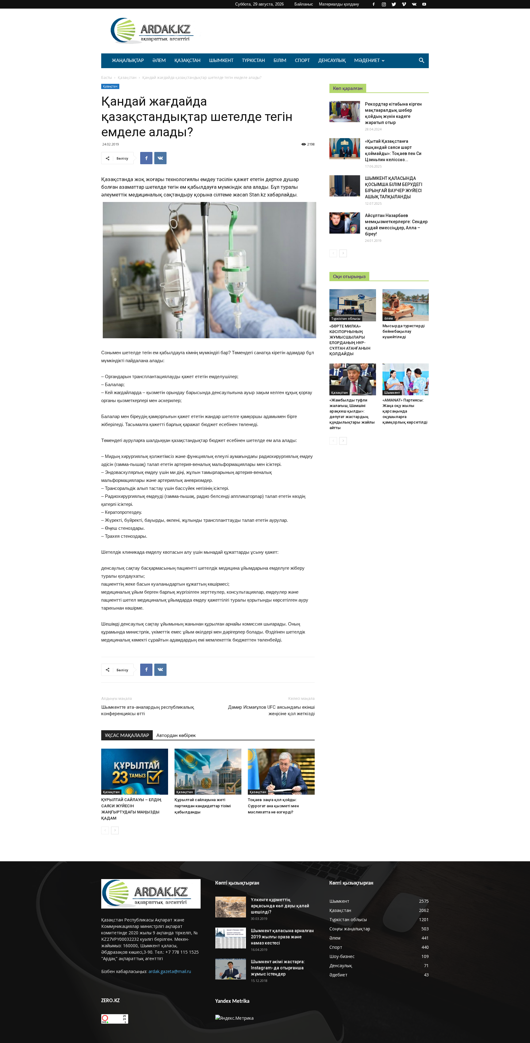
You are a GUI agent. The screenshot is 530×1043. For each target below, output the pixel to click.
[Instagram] (383, 4)
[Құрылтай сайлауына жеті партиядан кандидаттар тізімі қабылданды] (208, 772)
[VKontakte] (414, 4)
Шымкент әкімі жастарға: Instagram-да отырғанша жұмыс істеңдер (278, 967)
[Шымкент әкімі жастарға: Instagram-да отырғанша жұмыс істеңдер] (230, 969)
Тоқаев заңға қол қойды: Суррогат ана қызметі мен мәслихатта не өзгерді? (273, 805)
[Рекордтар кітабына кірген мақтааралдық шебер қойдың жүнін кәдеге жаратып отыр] (344, 111)
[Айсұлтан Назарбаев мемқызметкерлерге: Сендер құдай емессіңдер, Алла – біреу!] (344, 223)
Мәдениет (367, 60)
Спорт (302, 60)
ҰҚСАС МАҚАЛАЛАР (127, 735)
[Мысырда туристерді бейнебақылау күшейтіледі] (405, 305)
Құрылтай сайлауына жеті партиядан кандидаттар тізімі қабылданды (203, 805)
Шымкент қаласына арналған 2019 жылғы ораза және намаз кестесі (282, 936)
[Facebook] (373, 4)
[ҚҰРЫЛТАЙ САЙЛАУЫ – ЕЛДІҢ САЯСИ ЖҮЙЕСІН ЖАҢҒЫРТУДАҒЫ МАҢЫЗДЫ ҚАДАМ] (134, 772)
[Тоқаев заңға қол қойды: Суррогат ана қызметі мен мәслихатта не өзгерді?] (281, 772)
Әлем (159, 60)
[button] (421, 61)
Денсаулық (332, 60)
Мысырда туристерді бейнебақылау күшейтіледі (403, 331)
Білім (280, 60)
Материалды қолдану (339, 4)
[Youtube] (424, 4)
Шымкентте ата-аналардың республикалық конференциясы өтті (147, 710)
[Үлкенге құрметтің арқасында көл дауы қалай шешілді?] (230, 907)
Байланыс (303, 4)
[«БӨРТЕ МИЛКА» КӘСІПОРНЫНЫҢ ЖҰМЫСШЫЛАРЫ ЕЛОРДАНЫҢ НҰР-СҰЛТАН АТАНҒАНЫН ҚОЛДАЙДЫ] (352, 305)
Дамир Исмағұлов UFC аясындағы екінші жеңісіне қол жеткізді (271, 710)
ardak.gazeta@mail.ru (169, 971)
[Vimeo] (404, 4)
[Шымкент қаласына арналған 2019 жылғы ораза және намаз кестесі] (230, 938)
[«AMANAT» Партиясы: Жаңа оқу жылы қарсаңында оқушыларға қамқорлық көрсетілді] (405, 379)
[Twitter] (393, 4)
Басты (106, 77)
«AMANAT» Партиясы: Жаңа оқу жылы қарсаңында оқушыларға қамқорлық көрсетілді (404, 411)
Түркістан (253, 60)
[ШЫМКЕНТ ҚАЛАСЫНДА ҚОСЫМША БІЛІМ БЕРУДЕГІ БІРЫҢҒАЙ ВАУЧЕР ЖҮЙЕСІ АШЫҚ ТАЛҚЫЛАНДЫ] (344, 185)
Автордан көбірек (176, 735)
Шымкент (221, 60)
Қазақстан (188, 60)
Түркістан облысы (345, 318)
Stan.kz (258, 195)
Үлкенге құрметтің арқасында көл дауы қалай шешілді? (280, 905)
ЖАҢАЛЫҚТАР (128, 60)
